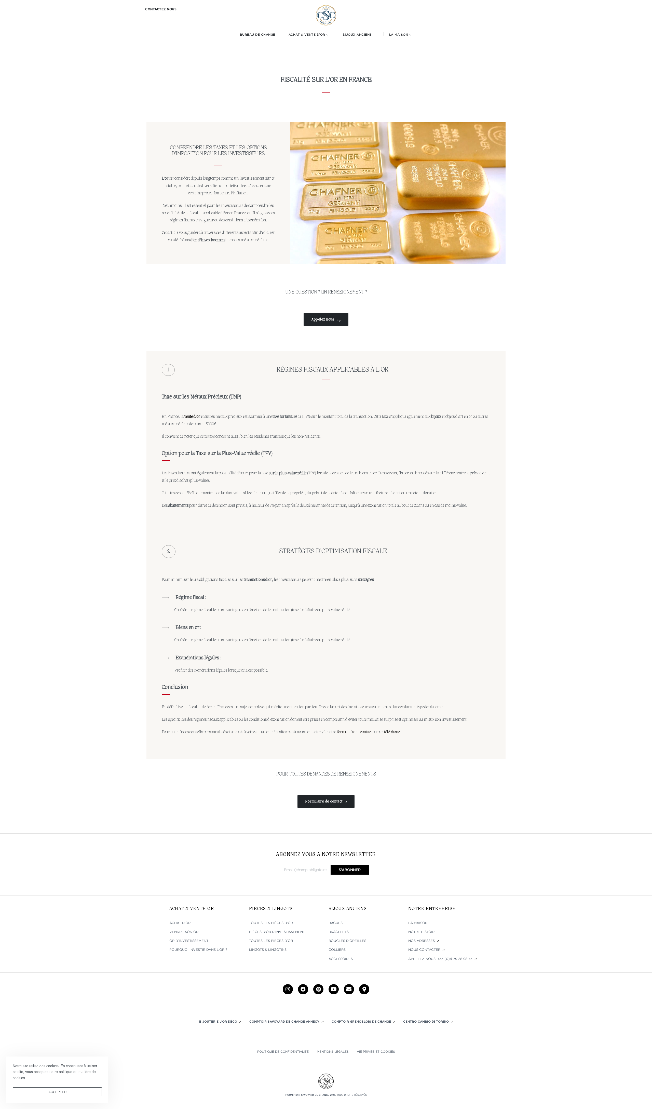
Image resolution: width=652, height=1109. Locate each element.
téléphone (392, 732)
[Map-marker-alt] (364, 989)
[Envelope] (349, 989)
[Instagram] (288, 989)
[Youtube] (334, 989)
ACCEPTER (57, 1091)
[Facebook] (303, 989)
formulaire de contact (354, 732)
